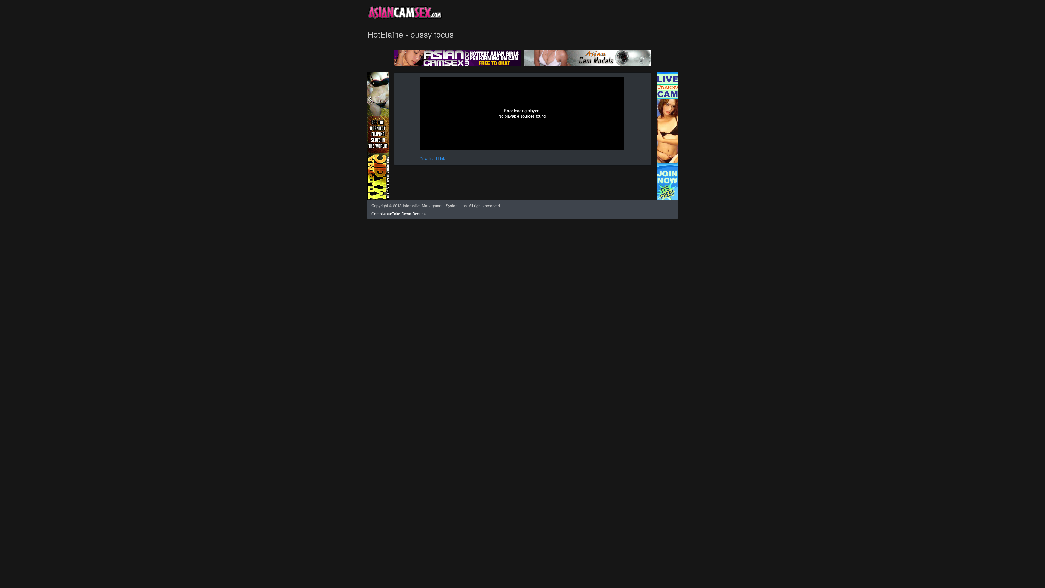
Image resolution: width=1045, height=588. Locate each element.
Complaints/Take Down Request (399, 213)
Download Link (432, 158)
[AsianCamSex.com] (404, 13)
